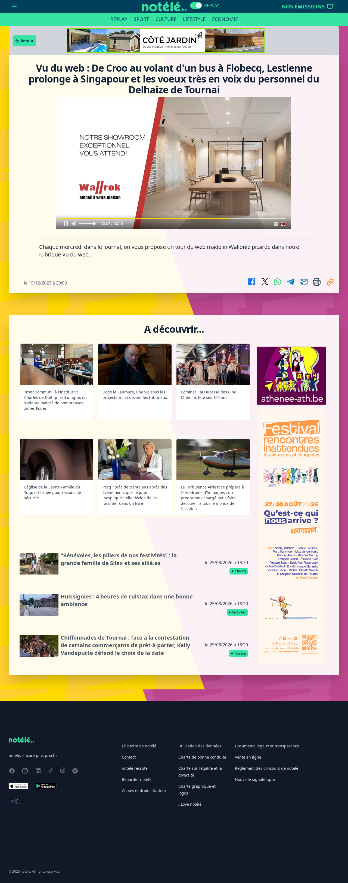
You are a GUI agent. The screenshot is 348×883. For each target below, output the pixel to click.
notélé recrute (135, 768)
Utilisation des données (199, 745)
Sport (141, 19)
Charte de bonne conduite (202, 757)
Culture (166, 19)
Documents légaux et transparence (267, 745)
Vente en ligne (248, 757)
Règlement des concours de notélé (266, 768)
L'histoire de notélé (139, 745)
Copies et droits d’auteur (144, 790)
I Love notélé (189, 804)
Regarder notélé (136, 779)
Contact (129, 757)
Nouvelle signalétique (255, 779)
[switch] (196, 5)
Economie (225, 19)
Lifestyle (194, 19)
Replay (118, 19)
